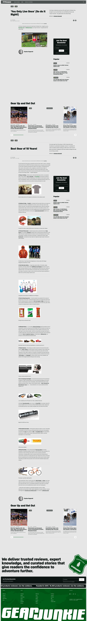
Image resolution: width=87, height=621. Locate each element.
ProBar (42, 301)
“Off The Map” (21, 355)
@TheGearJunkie (45, 490)
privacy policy (65, 190)
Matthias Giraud (29, 27)
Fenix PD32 (38, 403)
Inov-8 (24, 334)
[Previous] (12, 135)
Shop (3, 600)
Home (12, 6)
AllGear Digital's (79, 599)
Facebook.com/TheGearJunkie (30, 490)
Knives (55, 63)
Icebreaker (31, 176)
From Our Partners (29, 2)
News (22, 2)
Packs (37, 603)
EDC (51, 598)
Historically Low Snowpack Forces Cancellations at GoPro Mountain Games (35, 127)
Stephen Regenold (28, 51)
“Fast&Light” (28, 355)
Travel (22, 598)
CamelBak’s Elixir (39, 431)
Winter (22, 600)
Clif (34, 301)
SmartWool (37, 176)
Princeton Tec (46, 383)
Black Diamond (21, 384)
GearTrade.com (21, 27)
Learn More (45, 23)
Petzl (42, 383)
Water (37, 601)
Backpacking (56, 77)
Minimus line (43, 334)
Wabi (37, 480)
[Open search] (83, 2)
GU (36, 301)
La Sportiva (28, 334)
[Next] (75, 135)
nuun (25, 431)
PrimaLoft (29, 232)
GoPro (23, 349)
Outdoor (66, 108)
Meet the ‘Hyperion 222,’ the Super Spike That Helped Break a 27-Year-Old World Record (19, 127)
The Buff (29, 203)
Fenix (26, 384)
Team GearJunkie (26, 403)
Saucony (32, 334)
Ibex (28, 176)
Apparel (52, 600)
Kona (44, 480)
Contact (4, 595)
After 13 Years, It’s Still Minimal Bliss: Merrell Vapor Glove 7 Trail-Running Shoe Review (60, 73)
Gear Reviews (17, 2)
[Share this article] (74, 20)
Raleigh (39, 480)
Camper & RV (53, 601)
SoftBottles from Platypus (37, 266)
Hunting (52, 595)
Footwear (22, 601)
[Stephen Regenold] (20, 52)
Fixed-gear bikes (39, 449)
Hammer (39, 301)
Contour (26, 349)
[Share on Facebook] (75, 20)
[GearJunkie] (7, 2)
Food (36, 595)
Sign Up (61, 50)
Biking (37, 598)
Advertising (4, 598)
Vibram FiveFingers (37, 326)
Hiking (22, 595)
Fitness (37, 600)
